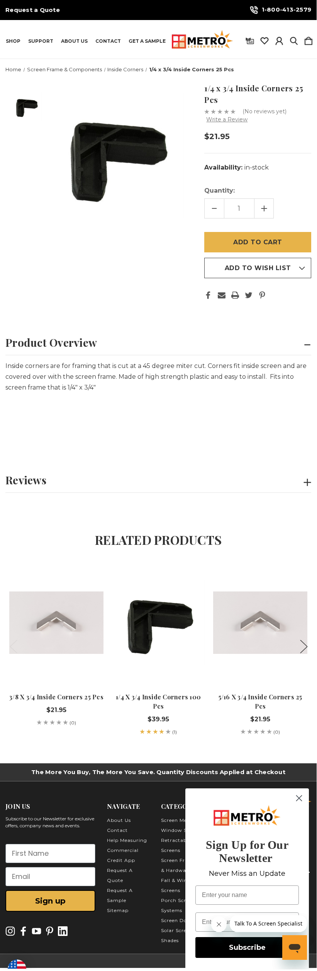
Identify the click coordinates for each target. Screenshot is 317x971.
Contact (108, 41)
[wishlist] (264, 39)
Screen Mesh (177, 820)
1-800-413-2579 (287, 9)
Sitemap (118, 910)
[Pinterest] (262, 295)
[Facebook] (208, 295)
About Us (74, 41)
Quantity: (219, 190)
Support (40, 41)
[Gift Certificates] (249, 39)
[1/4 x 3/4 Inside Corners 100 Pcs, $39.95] (158, 623)
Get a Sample (147, 41)
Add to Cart (56, 661)
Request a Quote (32, 10)
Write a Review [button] (226, 119)
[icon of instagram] (10, 931)
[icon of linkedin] (63, 931)
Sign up (50, 900)
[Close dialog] (299, 798)
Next (303, 646)
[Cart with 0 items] (308, 39)
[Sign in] (279, 39)
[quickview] (91, 588)
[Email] (221, 295)
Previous (13, 646)
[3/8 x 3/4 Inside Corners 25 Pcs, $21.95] (56, 623)
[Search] (293, 39)
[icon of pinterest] (49, 931)
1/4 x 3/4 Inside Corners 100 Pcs (158, 701)
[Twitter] (249, 295)
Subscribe (247, 947)
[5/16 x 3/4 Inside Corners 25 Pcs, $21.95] (260, 623)
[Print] (235, 295)
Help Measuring (127, 840)
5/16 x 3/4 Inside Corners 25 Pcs (260, 701)
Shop (13, 41)
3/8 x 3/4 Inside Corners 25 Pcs (56, 697)
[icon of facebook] (23, 931)
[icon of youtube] (36, 931)
